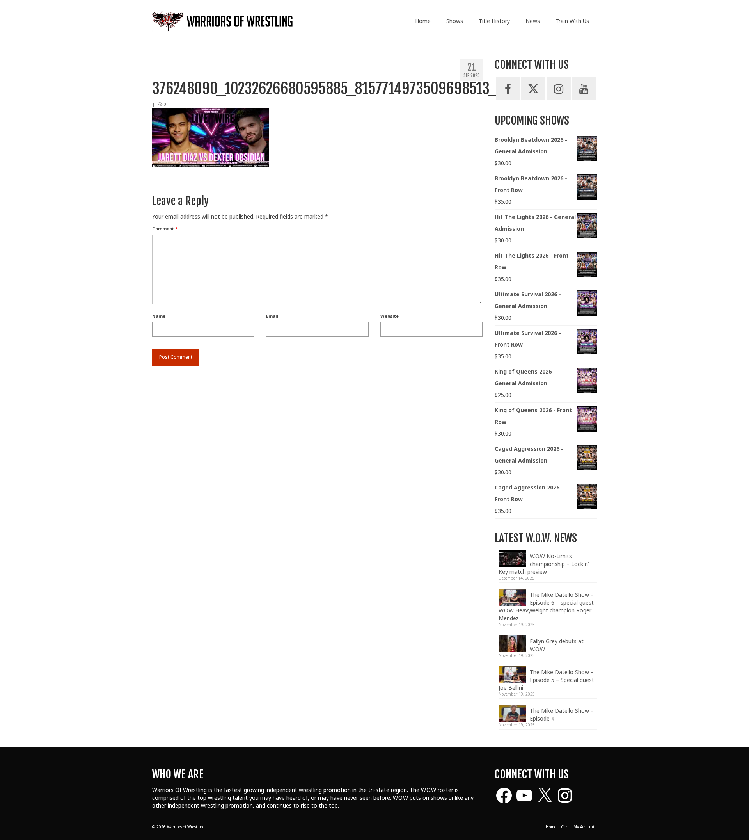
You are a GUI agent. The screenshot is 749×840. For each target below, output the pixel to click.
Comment (164, 228)
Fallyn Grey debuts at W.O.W (557, 645)
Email (272, 316)
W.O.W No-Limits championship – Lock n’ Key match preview (544, 563)
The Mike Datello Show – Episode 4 (562, 714)
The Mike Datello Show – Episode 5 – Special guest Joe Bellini (546, 679)
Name (158, 316)
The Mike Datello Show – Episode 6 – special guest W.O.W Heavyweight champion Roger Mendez (546, 606)
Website (389, 316)
